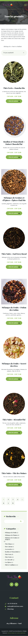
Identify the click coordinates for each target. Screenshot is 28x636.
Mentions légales (11, 633)
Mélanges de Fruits (10, 532)
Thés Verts (8, 554)
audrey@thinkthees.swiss (15, 606)
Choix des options (13, 101)
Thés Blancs (8, 544)
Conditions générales (20, 633)
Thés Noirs (8, 557)
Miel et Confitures (10, 565)
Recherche (21, 521)
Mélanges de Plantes (11, 535)
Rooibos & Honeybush (12, 552)
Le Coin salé (8, 560)
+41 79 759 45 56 (12, 603)
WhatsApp (10, 609)
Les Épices (8, 562)
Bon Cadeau (8, 546)
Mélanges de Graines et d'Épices (12, 538)
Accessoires (8, 549)
